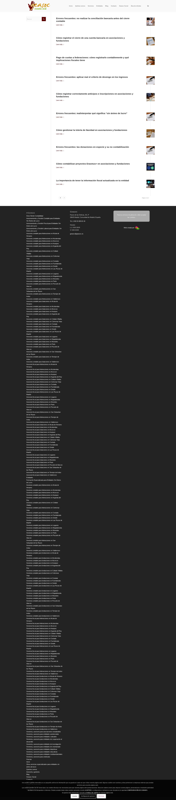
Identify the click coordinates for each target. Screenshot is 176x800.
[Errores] (150, 80)
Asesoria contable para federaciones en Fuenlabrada (43, 263)
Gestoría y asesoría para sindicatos (38, 757)
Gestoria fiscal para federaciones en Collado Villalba (43, 633)
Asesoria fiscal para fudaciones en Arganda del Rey (43, 435)
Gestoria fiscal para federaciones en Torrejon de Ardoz (44, 671)
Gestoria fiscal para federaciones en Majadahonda (43, 653)
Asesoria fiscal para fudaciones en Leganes (40, 455)
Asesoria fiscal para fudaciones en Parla (39, 462)
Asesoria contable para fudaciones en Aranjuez (42, 311)
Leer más (59, 25)
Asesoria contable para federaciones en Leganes (42, 274)
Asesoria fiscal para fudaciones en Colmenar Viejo (43, 440)
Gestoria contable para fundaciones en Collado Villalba (44, 570)
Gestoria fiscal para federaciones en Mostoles (41, 656)
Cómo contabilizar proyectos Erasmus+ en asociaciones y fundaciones (93, 164)
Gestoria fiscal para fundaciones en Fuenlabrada (42, 696)
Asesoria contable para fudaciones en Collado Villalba (44, 319)
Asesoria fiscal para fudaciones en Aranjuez (40, 432)
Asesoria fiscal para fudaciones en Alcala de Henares (44, 425)
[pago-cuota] (150, 61)
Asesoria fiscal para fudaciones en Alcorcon (40, 430)
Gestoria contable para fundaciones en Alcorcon (42, 560)
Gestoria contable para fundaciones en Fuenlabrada (43, 581)
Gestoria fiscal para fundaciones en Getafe (40, 699)
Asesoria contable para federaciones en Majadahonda (44, 276)
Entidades (29, 477)
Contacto (29, 779)
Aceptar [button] (74, 796)
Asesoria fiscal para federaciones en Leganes (41, 397)
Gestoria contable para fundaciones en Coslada (42, 578)
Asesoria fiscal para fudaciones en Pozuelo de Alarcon (44, 465)
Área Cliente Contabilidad (34, 216)
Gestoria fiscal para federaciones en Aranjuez (41, 628)
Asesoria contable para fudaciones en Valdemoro (42, 362)
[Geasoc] (39, 6)
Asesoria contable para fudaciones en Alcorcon (42, 309)
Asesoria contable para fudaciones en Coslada (41, 324)
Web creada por (129, 228)
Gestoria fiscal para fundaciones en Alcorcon (41, 681)
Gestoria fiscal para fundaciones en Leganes (41, 706)
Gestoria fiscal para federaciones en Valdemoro (42, 674)
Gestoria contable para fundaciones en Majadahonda (43, 593)
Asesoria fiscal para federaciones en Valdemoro (42, 422)
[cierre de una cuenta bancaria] (150, 41)
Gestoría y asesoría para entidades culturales (41, 736)
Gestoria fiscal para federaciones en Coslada (41, 638)
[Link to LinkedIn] (148, 5)
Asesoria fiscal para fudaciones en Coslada (40, 442)
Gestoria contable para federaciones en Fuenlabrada (43, 515)
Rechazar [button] (101, 796)
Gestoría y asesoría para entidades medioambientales (44, 754)
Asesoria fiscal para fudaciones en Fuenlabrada (42, 445)
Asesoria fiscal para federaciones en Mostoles (41, 402)
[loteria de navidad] (150, 133)
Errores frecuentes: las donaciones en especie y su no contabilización (92, 147)
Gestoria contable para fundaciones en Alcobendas (43, 558)
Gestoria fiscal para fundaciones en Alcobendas (42, 679)
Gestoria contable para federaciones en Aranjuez (42, 495)
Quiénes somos (31, 769)
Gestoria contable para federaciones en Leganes (42, 525)
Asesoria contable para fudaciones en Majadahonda (43, 339)
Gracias (29, 759)
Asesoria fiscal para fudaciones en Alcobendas (41, 427)
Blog (27, 774)
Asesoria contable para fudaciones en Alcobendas (42, 306)
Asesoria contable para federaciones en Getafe (42, 266)
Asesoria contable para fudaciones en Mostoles (42, 341)
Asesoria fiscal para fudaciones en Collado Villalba (43, 437)
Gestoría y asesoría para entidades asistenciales (42, 734)
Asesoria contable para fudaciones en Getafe (41, 329)
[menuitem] (71, 6)
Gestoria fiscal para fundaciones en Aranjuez (41, 684)
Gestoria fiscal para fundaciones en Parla (40, 714)
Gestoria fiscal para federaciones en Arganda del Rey (44, 631)
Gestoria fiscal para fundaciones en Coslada (41, 694)
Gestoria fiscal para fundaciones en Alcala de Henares (44, 676)
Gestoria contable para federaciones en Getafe (41, 518)
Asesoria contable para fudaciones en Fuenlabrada (43, 326)
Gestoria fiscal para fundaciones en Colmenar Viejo (43, 691)
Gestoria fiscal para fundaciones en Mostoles (41, 711)
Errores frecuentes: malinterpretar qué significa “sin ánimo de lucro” (91, 113)
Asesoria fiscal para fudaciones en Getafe (40, 447)
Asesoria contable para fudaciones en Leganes (41, 336)
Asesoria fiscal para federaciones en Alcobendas (42, 369)
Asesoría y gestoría (32, 772)
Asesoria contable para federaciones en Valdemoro (43, 299)
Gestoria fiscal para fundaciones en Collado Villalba (43, 689)
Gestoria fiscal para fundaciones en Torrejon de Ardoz (44, 726)
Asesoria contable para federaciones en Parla (41, 281)
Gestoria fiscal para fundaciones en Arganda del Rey (43, 686)
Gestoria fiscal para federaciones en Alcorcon (41, 626)
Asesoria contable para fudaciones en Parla (40, 344)
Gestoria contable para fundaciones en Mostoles (42, 596)
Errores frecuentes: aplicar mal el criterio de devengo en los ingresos (92, 77)
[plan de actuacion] (150, 22)
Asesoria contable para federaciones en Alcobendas (43, 238)
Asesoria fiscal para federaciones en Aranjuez (41, 374)
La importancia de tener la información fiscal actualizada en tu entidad (92, 180)
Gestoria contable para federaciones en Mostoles (42, 530)
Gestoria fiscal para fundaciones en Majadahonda (42, 709)
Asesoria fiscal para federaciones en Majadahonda (43, 399)
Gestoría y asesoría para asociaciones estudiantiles (43, 732)
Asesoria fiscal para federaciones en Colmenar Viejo (43, 382)
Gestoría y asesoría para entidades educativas (41, 752)
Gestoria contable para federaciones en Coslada (42, 513)
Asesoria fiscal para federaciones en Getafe (40, 389)
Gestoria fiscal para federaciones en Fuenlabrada (42, 641)
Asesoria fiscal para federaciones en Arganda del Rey (44, 377)
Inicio (28, 762)
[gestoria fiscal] (150, 97)
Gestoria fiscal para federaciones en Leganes (41, 651)
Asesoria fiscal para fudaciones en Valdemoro (41, 475)
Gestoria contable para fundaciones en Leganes (42, 591)
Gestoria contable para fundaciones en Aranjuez (42, 563)
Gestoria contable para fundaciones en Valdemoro (42, 616)
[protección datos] (150, 184)
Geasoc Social (31, 777)
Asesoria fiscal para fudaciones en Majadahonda (42, 457)
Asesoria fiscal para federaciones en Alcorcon (41, 372)
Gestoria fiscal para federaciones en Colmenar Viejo (43, 636)
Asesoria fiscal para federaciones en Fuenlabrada (42, 387)
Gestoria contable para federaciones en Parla (41, 533)
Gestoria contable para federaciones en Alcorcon (42, 492)
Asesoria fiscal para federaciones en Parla (40, 404)
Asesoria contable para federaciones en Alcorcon (42, 241)
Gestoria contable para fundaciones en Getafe (41, 583)
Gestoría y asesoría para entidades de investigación (43, 744)
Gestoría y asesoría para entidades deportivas (41, 749)
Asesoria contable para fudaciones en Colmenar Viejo (44, 321)
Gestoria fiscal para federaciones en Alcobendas (42, 623)
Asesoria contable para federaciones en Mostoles (42, 279)
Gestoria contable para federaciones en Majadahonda (44, 528)
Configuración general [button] (88, 796)
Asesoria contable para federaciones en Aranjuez (42, 243)
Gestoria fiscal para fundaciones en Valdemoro (41, 729)
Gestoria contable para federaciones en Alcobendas (43, 490)
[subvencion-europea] (150, 167)
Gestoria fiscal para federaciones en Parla (40, 659)
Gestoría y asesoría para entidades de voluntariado (43, 747)
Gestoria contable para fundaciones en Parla (41, 598)
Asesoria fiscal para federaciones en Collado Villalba (43, 379)
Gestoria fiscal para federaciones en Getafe (40, 643)
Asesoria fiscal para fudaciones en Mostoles (41, 460)
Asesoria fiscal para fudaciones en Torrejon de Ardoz (43, 472)
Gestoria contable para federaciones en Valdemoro (43, 550)
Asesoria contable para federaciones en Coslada (42, 261)
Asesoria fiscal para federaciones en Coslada (41, 384)
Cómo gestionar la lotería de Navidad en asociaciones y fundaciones (91, 130)
